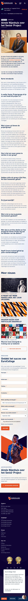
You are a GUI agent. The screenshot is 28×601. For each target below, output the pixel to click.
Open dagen (3, 508)
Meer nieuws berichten (15, 349)
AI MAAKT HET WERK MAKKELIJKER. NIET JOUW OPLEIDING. (11, 298)
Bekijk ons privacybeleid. (8, 419)
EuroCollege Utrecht (5, 526)
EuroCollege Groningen (6, 522)
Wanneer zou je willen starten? (9, 412)
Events (2, 535)
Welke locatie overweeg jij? (8, 406)
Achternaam (4, 379)
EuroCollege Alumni (5, 552)
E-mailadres (4, 393)
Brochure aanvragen (5, 506)
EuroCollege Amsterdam (6, 520)
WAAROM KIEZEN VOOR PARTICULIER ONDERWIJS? (11, 321)
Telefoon (4, 386)
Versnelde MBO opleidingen (7, 511)
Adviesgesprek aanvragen (11, 485)
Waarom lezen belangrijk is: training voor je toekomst (11, 343)
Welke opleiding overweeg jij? (9, 399)
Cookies (3, 551)
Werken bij (3, 547)
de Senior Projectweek (14, 60)
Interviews (3, 536)
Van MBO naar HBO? (5, 513)
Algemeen (3, 533)
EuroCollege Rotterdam (6, 524)
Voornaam (4, 372)
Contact (3, 543)
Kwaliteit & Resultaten (6, 545)
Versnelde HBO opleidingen (7, 510)
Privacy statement (5, 549)
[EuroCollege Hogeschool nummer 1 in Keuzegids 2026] (14, 560)
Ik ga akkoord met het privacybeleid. (11, 421)
